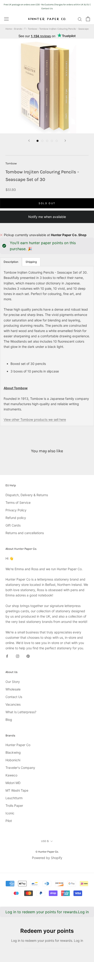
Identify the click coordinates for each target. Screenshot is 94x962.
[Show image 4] (52, 141)
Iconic (9, 813)
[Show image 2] (42, 141)
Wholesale (13, 689)
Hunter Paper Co (17, 745)
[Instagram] (17, 656)
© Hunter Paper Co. (47, 851)
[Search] (80, 19)
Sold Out (47, 203)
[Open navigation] (6, 19)
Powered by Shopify (47, 858)
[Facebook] (7, 656)
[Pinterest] (28, 656)
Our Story (12, 682)
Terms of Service (18, 502)
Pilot (8, 821)
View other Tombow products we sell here (35, 419)
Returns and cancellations (24, 533)
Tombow (32, 28)
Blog (8, 720)
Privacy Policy (15, 510)
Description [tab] (11, 261)
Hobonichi (12, 760)
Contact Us (13, 697)
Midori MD (13, 783)
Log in (83, 912)
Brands (18, 28)
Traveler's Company (20, 768)
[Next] (65, 141)
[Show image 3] (47, 141)
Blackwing (13, 752)
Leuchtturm (14, 798)
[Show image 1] (38, 141)
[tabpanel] (47, 346)
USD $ (45, 841)
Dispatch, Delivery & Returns (26, 495)
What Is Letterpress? (20, 712)
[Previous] (29, 141)
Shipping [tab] (31, 261)
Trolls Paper (14, 805)
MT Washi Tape (16, 790)
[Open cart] (88, 19)
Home (8, 28)
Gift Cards (13, 525)
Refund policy (15, 518)
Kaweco (11, 775)
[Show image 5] (57, 141)
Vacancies (13, 704)
